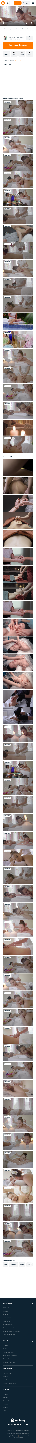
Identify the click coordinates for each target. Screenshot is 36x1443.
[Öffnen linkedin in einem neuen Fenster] (14, 1423)
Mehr (4, 1410)
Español (5, 1397)
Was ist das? (18, 60)
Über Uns (6, 1379)
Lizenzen (5, 1345)
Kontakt (5, 1376)
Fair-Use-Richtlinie (17, 1436)
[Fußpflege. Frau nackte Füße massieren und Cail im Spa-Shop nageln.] (17, 232)
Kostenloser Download (18, 46)
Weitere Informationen (11, 64)
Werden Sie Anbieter (9, 1382)
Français (5, 1407)
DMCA (5, 1348)
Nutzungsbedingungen (10, 1435)
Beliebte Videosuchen (9, 1361)
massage (13, 1264)
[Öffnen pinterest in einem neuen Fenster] (17, 1423)
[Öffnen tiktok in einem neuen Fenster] (20, 1423)
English (5, 1393)
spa (5, 1264)
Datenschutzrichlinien (25, 1435)
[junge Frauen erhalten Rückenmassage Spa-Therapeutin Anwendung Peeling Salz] (17, 285)
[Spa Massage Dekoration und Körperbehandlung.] (17, 338)
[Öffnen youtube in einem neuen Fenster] (26, 1423)
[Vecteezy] (3, 3)
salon (22, 1264)
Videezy (5, 1313)
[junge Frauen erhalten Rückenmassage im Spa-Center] (17, 374)
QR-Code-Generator (9, 1334)
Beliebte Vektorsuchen (10, 1355)
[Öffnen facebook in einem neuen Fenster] (8, 1423)
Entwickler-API (7, 1324)
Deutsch (5, 1403)
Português (6, 1400)
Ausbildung (6, 1320)
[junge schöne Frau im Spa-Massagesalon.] (17, 250)
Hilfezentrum (7, 1372)
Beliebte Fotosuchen (9, 1358)
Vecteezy (5, 1310)
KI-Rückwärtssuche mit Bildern (12, 1327)
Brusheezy (6, 1307)
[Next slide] (29, 1264)
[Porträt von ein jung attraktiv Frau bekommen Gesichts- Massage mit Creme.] (17, 697)
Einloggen (26, 3)
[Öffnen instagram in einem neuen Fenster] (11, 1423)
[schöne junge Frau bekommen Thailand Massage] (17, 108)
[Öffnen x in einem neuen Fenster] (23, 1423)
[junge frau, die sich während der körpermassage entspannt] (17, 427)
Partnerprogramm (8, 1351)
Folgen (30, 39)
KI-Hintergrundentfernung (11, 1330)
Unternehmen (7, 1317)
